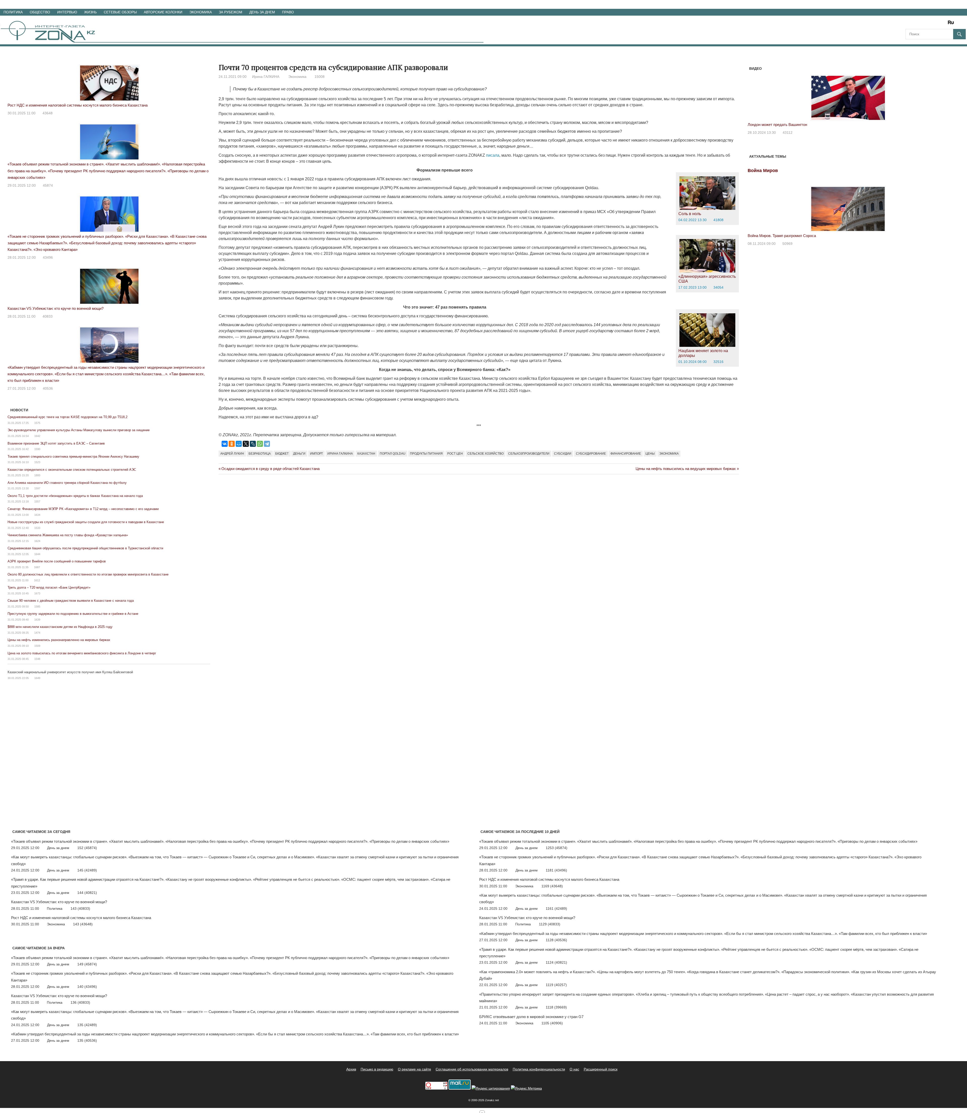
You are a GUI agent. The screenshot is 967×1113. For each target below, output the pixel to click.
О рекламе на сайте (414, 1069)
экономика (669, 453)
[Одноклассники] (232, 444)
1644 (37, 554)
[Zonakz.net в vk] (944, 24)
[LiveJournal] (253, 444)
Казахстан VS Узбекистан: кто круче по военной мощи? (55, 308)
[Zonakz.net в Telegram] (930, 24)
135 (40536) (87, 1040)
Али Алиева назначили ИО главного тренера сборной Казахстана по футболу (67, 483)
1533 (37, 527)
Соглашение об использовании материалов (472, 1069)
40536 (48, 388)
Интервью (67, 12)
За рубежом (230, 12)
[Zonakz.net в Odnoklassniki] (937, 24)
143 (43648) (83, 924)
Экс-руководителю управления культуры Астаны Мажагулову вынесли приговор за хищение (79, 430)
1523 (37, 462)
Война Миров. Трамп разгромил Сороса (782, 235)
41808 (718, 220)
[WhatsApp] (260, 444)
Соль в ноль (689, 214)
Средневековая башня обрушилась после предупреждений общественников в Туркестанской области (85, 548)
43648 (48, 113)
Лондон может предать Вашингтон (777, 124)
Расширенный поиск (600, 1069)
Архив (351, 1069)
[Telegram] (267, 444)
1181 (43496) (556, 870)
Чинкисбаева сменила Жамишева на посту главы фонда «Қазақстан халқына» (68, 535)
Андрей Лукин (232, 453)
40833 (48, 316)
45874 (48, 185)
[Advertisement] (310, 499)
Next (942, 93)
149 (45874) (87, 964)
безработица (260, 453)
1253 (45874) (556, 848)
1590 (37, 449)
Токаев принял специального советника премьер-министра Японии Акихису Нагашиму (73, 456)
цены (650, 453)
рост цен (455, 453)
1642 (37, 435)
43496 (48, 257)
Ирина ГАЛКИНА (265, 77)
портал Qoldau (392, 453)
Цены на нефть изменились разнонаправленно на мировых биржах (59, 640)
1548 (37, 658)
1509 (37, 645)
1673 (37, 593)
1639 (37, 619)
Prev (754, 93)
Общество (40, 12)
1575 (37, 422)
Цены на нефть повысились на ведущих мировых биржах (686, 468)
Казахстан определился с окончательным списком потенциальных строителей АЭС (72, 469)
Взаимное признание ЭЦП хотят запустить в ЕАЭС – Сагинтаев (56, 443)
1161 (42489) (556, 908)
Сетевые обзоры (120, 12)
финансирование (625, 453)
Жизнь (90, 12)
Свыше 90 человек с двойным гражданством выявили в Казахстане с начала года (71, 600)
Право (288, 12)
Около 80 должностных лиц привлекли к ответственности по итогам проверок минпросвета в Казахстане (88, 574)
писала (492, 155)
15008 (320, 77)
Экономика (200, 12)
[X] (246, 444)
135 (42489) (87, 1025)
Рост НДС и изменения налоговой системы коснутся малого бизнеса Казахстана (78, 105)
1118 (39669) (556, 1007)
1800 (37, 475)
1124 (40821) (556, 962)
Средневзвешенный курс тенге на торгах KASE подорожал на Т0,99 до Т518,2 (67, 417)
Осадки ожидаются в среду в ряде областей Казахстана (270, 468)
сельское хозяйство (485, 453)
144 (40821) (87, 893)
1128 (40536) (556, 940)
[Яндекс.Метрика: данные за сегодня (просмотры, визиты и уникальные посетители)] (526, 1088)
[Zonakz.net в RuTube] (952, 24)
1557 (37, 501)
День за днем (262, 12)
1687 (37, 567)
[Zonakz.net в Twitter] (909, 24)
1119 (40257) (556, 985)
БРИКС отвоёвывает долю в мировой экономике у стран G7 (531, 1017)
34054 (718, 287)
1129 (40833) (549, 924)
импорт (316, 453)
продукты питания (426, 453)
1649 (37, 678)
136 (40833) (80, 1002)
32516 (718, 362)
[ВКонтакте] (225, 444)
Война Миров (763, 170)
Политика (13, 12)
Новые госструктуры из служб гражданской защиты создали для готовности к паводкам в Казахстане (86, 522)
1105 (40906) (552, 1023)
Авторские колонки (163, 12)
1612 (37, 580)
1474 (37, 632)
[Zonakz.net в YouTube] (923, 24)
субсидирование (591, 453)
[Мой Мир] (239, 444)
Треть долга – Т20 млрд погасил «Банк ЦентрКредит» (49, 587)
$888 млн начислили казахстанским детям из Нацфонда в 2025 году (60, 627)
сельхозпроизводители (528, 453)
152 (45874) (87, 848)
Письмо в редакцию (377, 1069)
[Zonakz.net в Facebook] (916, 24)
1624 (37, 541)
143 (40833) (80, 908)
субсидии (562, 453)
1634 (37, 514)
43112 (787, 132)
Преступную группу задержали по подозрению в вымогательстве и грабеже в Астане (73, 614)
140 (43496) (87, 987)
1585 (37, 606)
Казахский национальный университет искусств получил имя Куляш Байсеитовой (70, 672)
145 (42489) (87, 870)
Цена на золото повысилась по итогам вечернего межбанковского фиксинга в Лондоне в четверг (82, 653)
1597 (37, 488)
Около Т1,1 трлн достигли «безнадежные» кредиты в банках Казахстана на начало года (75, 496)
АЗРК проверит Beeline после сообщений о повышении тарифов (57, 561)
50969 (787, 244)
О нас (574, 1069)
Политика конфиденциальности (539, 1069)
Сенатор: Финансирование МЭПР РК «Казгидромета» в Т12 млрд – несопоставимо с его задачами (83, 509)
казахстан (366, 453)
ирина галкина (340, 453)
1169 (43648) (552, 886)
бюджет (282, 453)
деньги (299, 453)
